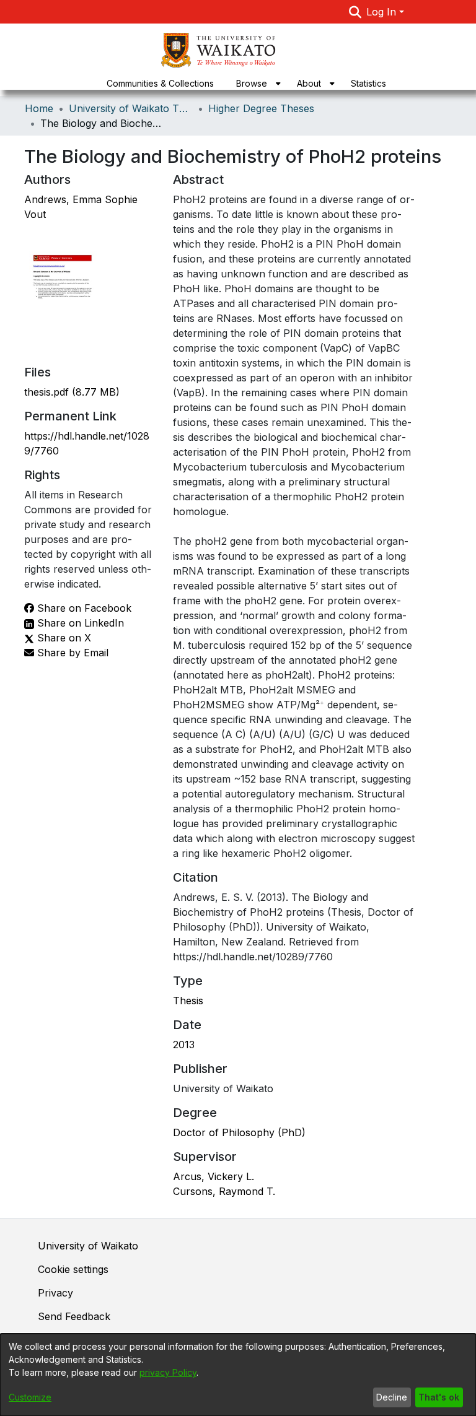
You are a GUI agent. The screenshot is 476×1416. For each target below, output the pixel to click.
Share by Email (71, 652)
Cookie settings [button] (73, 1269)
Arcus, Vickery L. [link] (213, 1176)
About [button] (309, 83)
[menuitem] (255, 83)
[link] (72, 392)
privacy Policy (167, 1372)
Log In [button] (382, 12)
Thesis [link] (188, 1000)
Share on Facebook (82, 608)
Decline (391, 1397)
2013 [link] (184, 1044)
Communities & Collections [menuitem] (160, 83)
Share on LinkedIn (79, 623)
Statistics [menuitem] (368, 83)
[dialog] (238, 1375)
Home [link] (39, 108)
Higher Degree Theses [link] (261, 108)
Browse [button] (251, 83)
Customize (30, 1397)
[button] (355, 11)
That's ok (438, 1397)
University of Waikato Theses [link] (131, 108)
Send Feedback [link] (74, 1316)
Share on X (62, 638)
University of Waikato (88, 1246)
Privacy (55, 1293)
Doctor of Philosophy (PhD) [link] (239, 1132)
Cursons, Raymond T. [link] (224, 1191)
